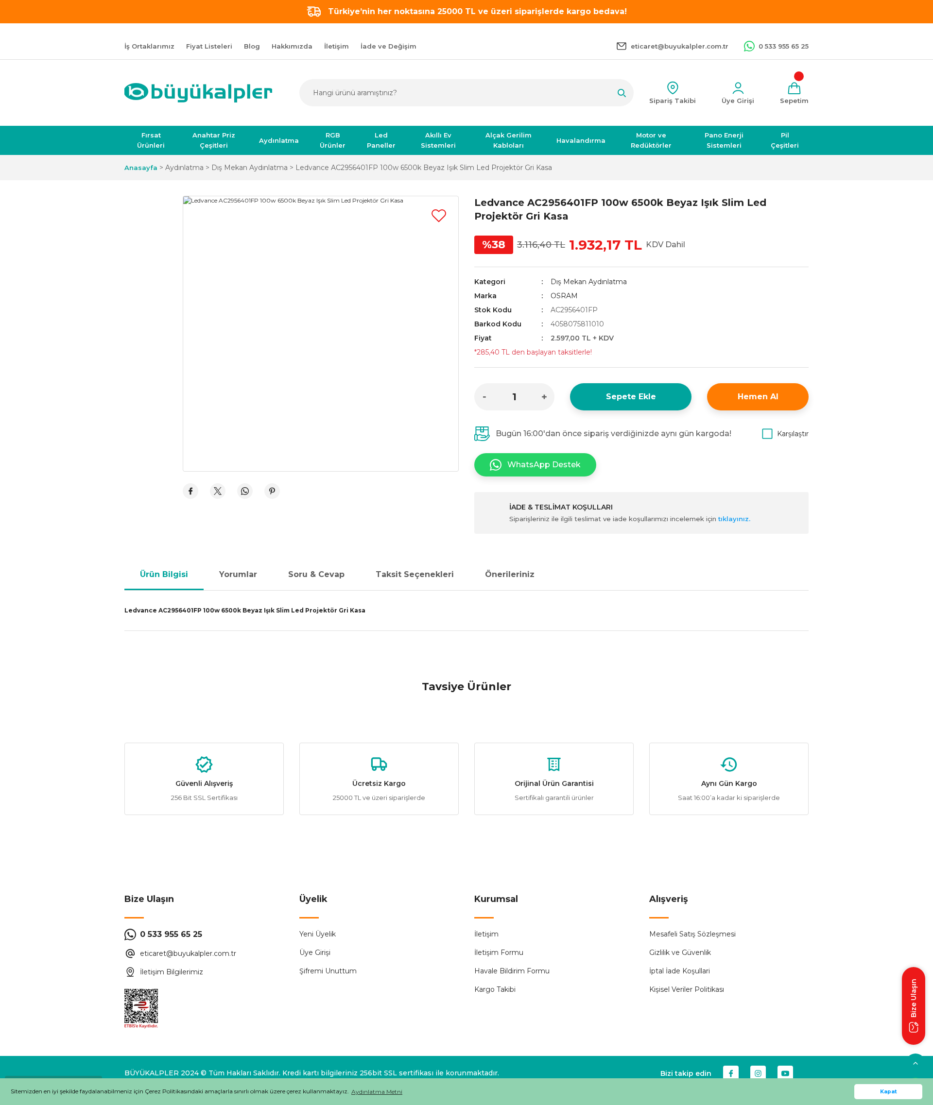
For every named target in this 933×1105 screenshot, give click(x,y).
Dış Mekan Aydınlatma (589, 281)
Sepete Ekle (631, 396)
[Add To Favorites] (439, 215)
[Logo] (198, 92)
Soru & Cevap (316, 574)
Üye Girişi (314, 952)
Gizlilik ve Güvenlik (680, 952)
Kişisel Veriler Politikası (686, 989)
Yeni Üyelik (317, 934)
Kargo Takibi (495, 989)
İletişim (486, 934)
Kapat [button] (888, 1091)
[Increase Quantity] (544, 397)
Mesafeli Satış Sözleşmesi (692, 934)
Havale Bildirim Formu (512, 971)
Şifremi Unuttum (328, 971)
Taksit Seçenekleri (415, 574)
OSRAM (564, 295)
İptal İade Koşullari (679, 971)
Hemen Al (758, 396)
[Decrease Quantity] (484, 397)
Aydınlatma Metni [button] (376, 1091)
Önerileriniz (510, 574)
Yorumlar (238, 574)
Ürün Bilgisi (164, 574)
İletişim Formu (498, 952)
